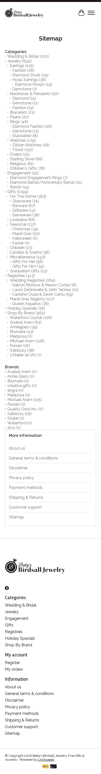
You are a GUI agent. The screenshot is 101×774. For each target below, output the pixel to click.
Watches (23, 140)
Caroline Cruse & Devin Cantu (42, 294)
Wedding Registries (32, 280)
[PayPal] (45, 766)
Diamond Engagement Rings (39, 177)
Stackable (25, 135)
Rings (19, 121)
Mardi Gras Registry (32, 299)
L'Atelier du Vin (25, 355)
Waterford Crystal (31, 317)
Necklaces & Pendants (34, 93)
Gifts (17, 191)
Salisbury (22, 350)
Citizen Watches (31, 145)
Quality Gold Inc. (25, 409)
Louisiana (22, 219)
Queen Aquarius (30, 303)
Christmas (25, 229)
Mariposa (21, 336)
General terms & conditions (33, 458)
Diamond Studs (30, 75)
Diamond (24, 98)
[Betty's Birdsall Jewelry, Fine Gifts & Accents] (24, 12)
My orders (14, 669)
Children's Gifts (27, 168)
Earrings (22, 65)
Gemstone (24, 89)
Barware (23, 205)
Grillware (24, 210)
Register (12, 662)
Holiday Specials (26, 308)
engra (15, 390)
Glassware (25, 201)
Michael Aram (27, 341)
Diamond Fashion (32, 126)
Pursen (20, 345)
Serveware (25, 215)
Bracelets (22, 112)
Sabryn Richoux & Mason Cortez (44, 285)
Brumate (22, 331)
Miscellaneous (27, 257)
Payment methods (26, 487)
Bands (19, 187)
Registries (21, 275)
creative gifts (22, 385)
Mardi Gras (26, 233)
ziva (14, 427)
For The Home (28, 196)
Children (21, 247)
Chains (20, 154)
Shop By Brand (26, 313)
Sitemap (16, 517)
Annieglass (24, 327)
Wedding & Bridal (28, 56)
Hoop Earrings (29, 79)
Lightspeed (46, 759)
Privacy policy (21, 477)
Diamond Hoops (33, 84)
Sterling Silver (26, 159)
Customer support (25, 507)
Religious (22, 163)
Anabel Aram (25, 322)
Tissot (22, 149)
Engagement (23, 173)
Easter (21, 243)
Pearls (19, 117)
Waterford (19, 423)
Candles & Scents (30, 252)
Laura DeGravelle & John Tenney (45, 289)
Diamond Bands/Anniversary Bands (46, 182)
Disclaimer (18, 468)
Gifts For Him (28, 266)
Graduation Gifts (28, 271)
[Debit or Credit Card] (53, 766)
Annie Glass (20, 376)
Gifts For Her (27, 261)
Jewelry (19, 61)
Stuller (15, 418)
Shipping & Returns (26, 497)
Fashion (23, 70)
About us (17, 448)
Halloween (25, 238)
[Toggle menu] (91, 13)
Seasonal (23, 224)
